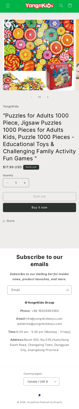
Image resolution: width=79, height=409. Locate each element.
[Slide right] (48, 97)
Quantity (8, 175)
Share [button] (11, 221)
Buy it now (40, 207)
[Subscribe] (67, 289)
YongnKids (33, 402)
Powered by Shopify (51, 402)
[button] (7, 5)
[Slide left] (31, 97)
